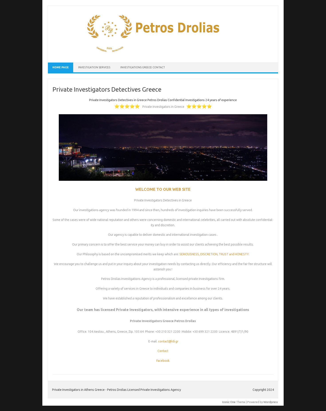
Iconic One (229, 401)
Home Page (60, 67)
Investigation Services (94, 67)
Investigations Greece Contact (142, 67)
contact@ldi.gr (168, 341)
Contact (162, 351)
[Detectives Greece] (156, 55)
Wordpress (270, 401)
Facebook (162, 360)
